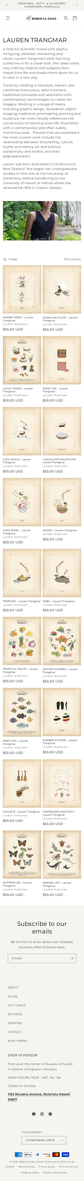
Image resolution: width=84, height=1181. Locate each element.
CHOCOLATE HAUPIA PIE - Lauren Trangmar (60, 461)
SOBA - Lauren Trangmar (59, 601)
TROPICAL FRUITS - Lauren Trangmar (20, 670)
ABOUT (13, 987)
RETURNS (15, 1014)
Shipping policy (30, 1172)
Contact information (55, 1172)
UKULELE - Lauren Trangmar (21, 811)
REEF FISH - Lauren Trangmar (15, 742)
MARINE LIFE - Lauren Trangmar (57, 884)
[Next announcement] (76, 5)
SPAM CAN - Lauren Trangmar (55, 390)
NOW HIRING (17, 1041)
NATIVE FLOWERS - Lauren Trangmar (60, 671)
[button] (8, 18)
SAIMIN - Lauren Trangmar (60, 530)
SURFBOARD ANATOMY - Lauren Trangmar (59, 813)
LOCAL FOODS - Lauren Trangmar (18, 390)
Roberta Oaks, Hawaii (31, 1161)
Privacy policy (47, 1166)
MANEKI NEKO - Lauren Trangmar (18, 319)
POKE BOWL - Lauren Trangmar (17, 532)
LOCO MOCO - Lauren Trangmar (17, 461)
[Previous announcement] (7, 5)
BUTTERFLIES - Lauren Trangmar (17, 884)
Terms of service (68, 1166)
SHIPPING (15, 1023)
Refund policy (27, 1166)
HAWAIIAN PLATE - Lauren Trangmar (60, 319)
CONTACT (15, 1032)
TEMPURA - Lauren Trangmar (22, 601)
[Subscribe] (71, 958)
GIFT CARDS (17, 1005)
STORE (13, 996)
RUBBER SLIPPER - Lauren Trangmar (60, 742)
